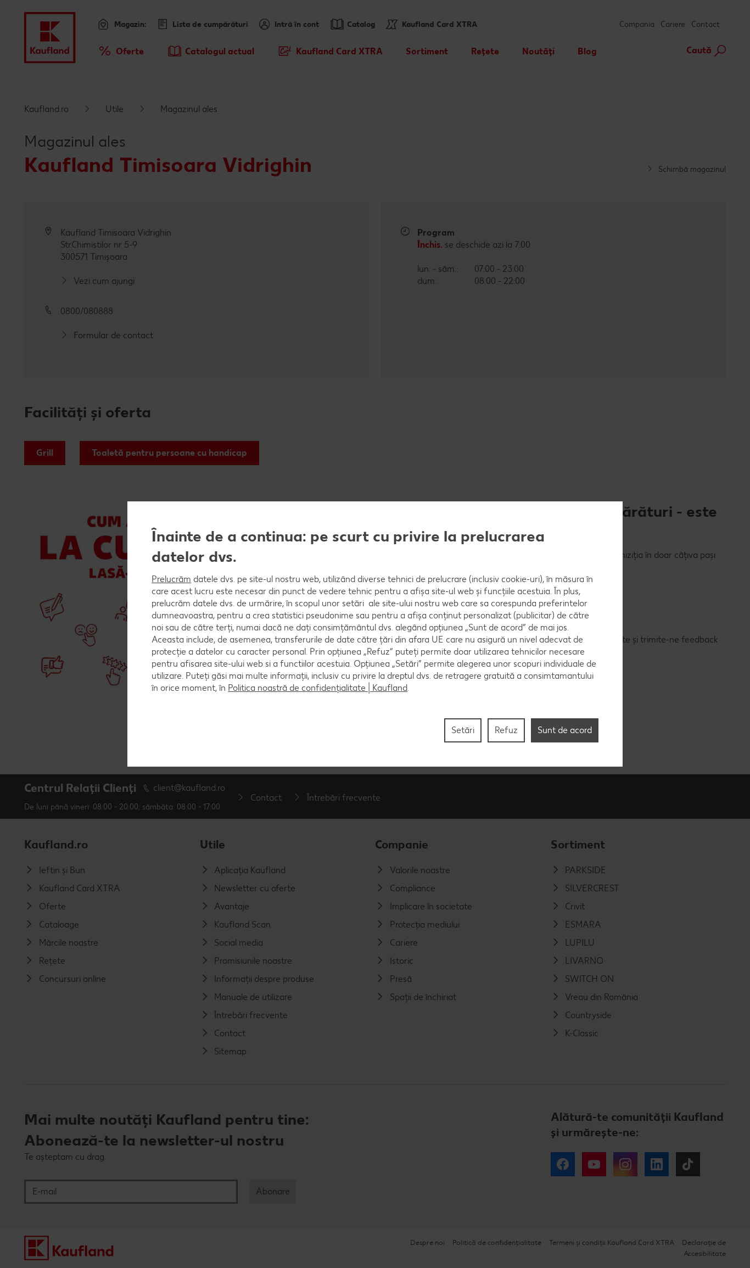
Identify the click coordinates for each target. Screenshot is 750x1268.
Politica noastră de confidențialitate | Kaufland (317, 688)
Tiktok (688, 1164)
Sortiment (578, 844)
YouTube (594, 1164)
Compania (636, 24)
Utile (114, 109)
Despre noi (427, 1242)
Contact (705, 24)
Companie (401, 844)
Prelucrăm (171, 579)
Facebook (563, 1164)
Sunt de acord (565, 730)
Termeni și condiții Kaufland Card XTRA (611, 1242)
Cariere (673, 24)
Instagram (625, 1164)
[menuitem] (120, 51)
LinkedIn (657, 1164)
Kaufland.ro (46, 109)
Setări (462, 730)
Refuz (506, 730)
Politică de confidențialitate (496, 1242)
